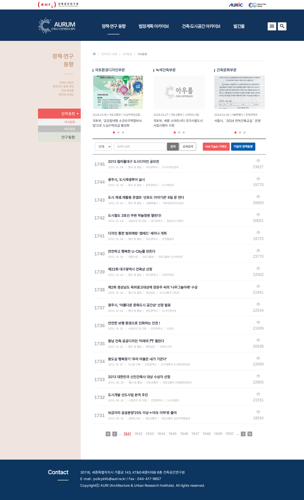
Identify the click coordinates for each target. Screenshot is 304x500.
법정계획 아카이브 (154, 26)
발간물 (238, 26)
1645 (173, 434)
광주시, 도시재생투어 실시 (126, 180)
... (120, 434)
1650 (229, 434)
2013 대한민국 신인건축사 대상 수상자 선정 (139, 377)
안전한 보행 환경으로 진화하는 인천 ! (134, 323)
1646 (184, 434)
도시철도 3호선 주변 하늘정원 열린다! (134, 215)
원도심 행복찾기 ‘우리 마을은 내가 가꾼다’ (137, 359)
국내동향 (69, 122)
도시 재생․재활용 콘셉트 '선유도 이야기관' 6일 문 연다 (146, 197)
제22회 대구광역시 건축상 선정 (130, 269)
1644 (161, 434)
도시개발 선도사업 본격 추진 (128, 395)
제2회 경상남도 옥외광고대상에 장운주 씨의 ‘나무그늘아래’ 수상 (153, 287)
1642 (138, 434)
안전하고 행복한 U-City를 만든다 (131, 251)
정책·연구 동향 (113, 26)
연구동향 (68, 137)
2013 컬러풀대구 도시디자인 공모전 (133, 161)
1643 (150, 434)
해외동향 (69, 128)
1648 (207, 434)
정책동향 (68, 113)
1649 (218, 434)
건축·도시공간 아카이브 (201, 26)
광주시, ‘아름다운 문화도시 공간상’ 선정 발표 (139, 305)
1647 (195, 434)
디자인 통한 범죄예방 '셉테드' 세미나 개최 (137, 233)
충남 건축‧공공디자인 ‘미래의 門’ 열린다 (136, 341)
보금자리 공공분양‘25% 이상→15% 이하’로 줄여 (142, 413)
